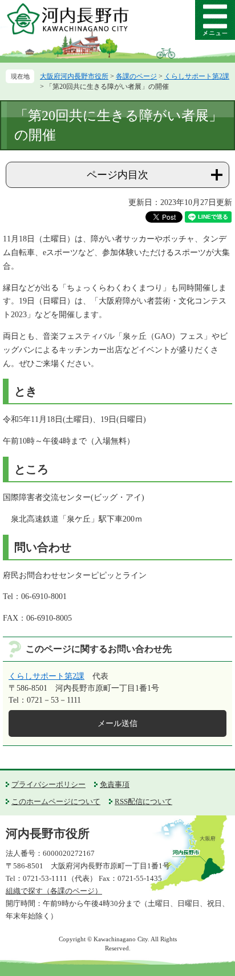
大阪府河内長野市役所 (74, 76)
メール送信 (117, 723)
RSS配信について (143, 801)
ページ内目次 (117, 175)
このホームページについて (55, 801)
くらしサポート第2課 (196, 76)
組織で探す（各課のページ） (54, 891)
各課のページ (136, 76)
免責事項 (114, 784)
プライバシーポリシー (48, 784)
